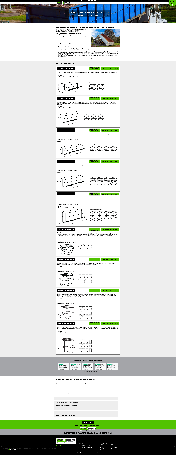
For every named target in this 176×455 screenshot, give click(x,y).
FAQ (101, 3)
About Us (98, 3)
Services (75, 3)
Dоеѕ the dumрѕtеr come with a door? (63, 412)
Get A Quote (102, 440)
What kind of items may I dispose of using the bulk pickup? (67, 402)
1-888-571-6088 (110, 68)
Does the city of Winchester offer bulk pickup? (64, 398)
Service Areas (94, 3)
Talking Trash (105, 3)
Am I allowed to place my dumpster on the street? (65, 415)
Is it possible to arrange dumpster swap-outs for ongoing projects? (69, 408)
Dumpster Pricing (87, 3)
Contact (109, 3)
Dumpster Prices (103, 444)
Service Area (113, 440)
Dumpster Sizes (80, 3)
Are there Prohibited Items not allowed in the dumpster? (66, 405)
